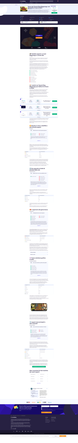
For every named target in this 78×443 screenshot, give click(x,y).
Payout (19, 4)
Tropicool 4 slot (41, 376)
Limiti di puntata (22, 4)
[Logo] (23, 1)
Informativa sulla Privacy (53, 418)
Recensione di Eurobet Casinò (23, 115)
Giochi (18, 415)
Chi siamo (46, 418)
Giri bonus (26, 4)
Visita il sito (54, 107)
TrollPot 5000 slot (32, 376)
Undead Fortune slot (42, 374)
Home (11, 415)
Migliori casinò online (15, 415)
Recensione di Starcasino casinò (23, 102)
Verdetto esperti (12, 4)
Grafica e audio (29, 4)
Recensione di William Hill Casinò (23, 108)
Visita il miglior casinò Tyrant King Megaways (39, 366)
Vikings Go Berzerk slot (33, 374)
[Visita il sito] (23, 100)
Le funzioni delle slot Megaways (33, 229)
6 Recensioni (39, 108)
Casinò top (16, 4)
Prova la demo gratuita (39, 35)
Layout (32, 4)
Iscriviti (47, 412)
